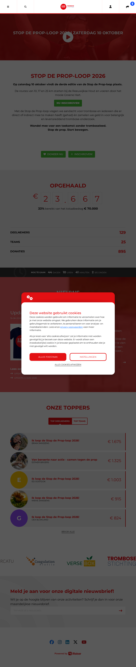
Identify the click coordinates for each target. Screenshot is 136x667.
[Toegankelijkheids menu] (132, 4)
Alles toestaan (48, 357)
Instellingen (88, 357)
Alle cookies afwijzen (68, 365)
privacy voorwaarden (71, 327)
